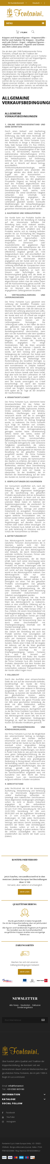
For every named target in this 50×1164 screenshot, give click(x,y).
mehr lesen (24, 972)
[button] (21, 32)
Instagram (11, 1121)
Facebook (10, 1112)
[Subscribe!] (43, 1020)
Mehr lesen (24, 892)
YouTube (11, 1117)
